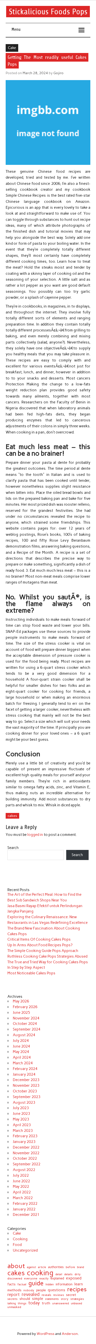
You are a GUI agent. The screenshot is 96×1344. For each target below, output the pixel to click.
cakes (12, 815)
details (68, 1274)
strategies (77, 1298)
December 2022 (26, 1147)
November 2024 (26, 1018)
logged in (35, 834)
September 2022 (26, 1164)
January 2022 (24, 1209)
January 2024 (24, 1074)
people (41, 1290)
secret (71, 1295)
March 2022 (23, 1198)
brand (80, 1267)
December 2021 (26, 1214)
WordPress (45, 1334)
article (42, 1267)
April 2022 (22, 1192)
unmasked (14, 1307)
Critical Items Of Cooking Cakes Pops (39, 939)
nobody (28, 1290)
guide (36, 1283)
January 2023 (24, 1141)
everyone (30, 1278)
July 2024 (21, 1040)
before (70, 1267)
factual (21, 1284)
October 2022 (25, 1158)
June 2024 (21, 1046)
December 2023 (26, 1080)
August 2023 (24, 1102)
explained (57, 1278)
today (34, 1303)
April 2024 (22, 1057)
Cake (12, 48)
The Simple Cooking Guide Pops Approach (42, 950)
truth (46, 1303)
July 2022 (21, 1175)
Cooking (20, 1239)
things (22, 1303)
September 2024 (26, 1029)
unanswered (60, 1303)
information (64, 1284)
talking (11, 1303)
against (31, 1267)
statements (52, 1299)
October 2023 (25, 1091)
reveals (46, 1295)
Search (13, 847)
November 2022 (26, 1153)
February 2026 (25, 1007)
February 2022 (25, 1203)
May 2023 (21, 1119)
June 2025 (21, 1012)
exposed (73, 1278)
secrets (12, 1298)
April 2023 (22, 1125)
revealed (31, 1294)
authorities (56, 1267)
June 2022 (21, 1181)
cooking (40, 1272)
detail (58, 1274)
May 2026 (21, 1001)
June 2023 (21, 1113)
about (16, 1266)
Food (17, 1244)
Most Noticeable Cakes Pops (31, 973)
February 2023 (25, 1136)
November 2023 (26, 1085)
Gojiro (58, 73)
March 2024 (23, 1063)
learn (78, 1284)
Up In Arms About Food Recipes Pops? (39, 945)
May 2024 (21, 1052)
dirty (77, 1274)
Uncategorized (25, 1250)
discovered (14, 1278)
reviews (58, 1294)
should (24, 1299)
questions (56, 1290)
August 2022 (24, 1170)
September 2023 (26, 1097)
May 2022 (21, 1186)
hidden (50, 1284)
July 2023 (21, 1108)
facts (11, 1284)
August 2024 (24, 1035)
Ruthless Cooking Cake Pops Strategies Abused (47, 956)
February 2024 (25, 1069)
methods (14, 1290)
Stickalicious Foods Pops (48, 11)
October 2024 (25, 1023)
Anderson (70, 1334)
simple (37, 1299)
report (13, 1294)
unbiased (76, 1303)
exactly (43, 1278)
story (64, 1298)
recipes (77, 1289)
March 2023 (23, 1130)
